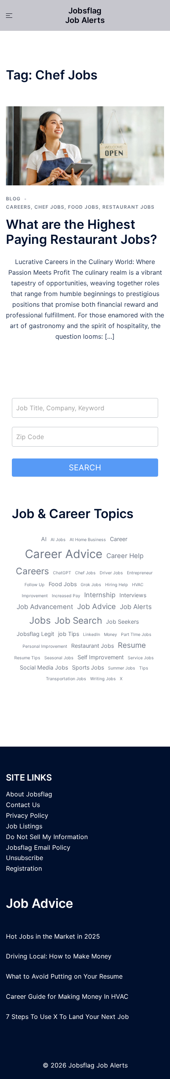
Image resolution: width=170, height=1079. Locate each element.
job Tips (68, 633)
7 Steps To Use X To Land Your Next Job (67, 1017)
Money (110, 634)
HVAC (138, 584)
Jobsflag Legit (35, 633)
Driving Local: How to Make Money (58, 956)
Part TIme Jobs (136, 634)
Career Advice (63, 554)
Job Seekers (122, 621)
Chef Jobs (49, 207)
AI (44, 539)
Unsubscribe (24, 858)
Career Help (125, 556)
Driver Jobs (111, 572)
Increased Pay (66, 595)
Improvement (35, 595)
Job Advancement (45, 607)
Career (118, 539)
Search (85, 467)
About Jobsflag (29, 794)
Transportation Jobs (66, 678)
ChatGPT (62, 572)
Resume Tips (27, 657)
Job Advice (96, 606)
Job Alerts (136, 607)
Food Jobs (83, 207)
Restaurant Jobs (128, 207)
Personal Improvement (45, 646)
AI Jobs (58, 539)
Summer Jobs (121, 668)
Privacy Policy (27, 815)
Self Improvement (100, 657)
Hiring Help (116, 584)
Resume (132, 645)
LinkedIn (91, 634)
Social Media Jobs (44, 667)
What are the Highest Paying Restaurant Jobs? (81, 232)
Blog (13, 199)
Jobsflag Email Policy (38, 847)
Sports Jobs (88, 667)
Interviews (132, 595)
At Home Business (88, 539)
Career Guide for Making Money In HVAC (67, 996)
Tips (143, 668)
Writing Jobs (103, 678)
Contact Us (23, 805)
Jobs (40, 620)
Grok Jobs (91, 584)
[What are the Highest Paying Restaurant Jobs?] (85, 145)
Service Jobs (141, 657)
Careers (18, 207)
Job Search (78, 620)
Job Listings (24, 826)
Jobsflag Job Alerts (85, 15)
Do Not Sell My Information (47, 837)
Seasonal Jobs (59, 657)
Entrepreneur (140, 572)
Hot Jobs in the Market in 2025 (53, 936)
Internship (99, 595)
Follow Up (35, 584)
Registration (24, 868)
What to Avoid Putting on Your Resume (64, 976)
